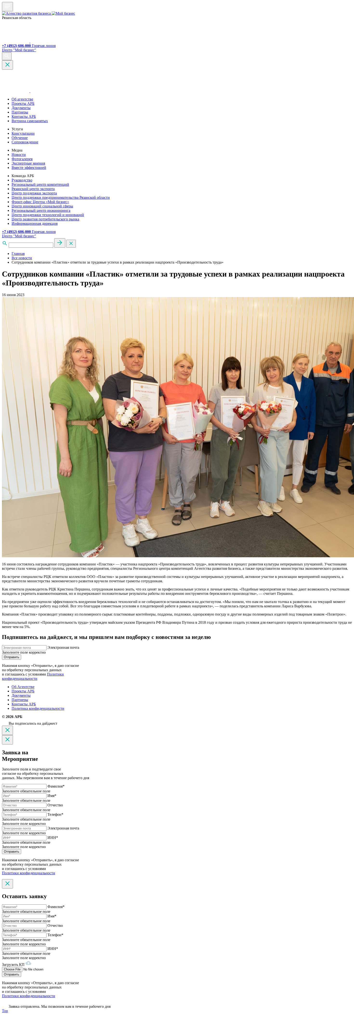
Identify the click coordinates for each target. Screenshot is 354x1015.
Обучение (20, 138)
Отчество (55, 805)
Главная (18, 254)
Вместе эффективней (29, 168)
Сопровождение (25, 142)
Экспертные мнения (28, 163)
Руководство (22, 180)
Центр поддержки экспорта (34, 193)
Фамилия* (56, 786)
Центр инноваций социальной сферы (42, 206)
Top (5, 1011)
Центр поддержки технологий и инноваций (48, 215)
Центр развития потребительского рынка (45, 219)
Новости (19, 155)
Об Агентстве (23, 687)
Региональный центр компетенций (40, 184)
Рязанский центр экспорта (33, 189)
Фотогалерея (22, 159)
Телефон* (55, 814)
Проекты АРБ (23, 103)
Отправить (11, 657)
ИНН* (52, 838)
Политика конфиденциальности (38, 708)
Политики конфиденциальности (33, 676)
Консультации (23, 133)
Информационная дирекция (35, 223)
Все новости (22, 258)
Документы (21, 108)
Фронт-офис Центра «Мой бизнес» (40, 202)
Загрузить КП (14, 964)
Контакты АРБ (24, 116)
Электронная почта (63, 647)
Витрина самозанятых (30, 121)
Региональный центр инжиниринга (41, 210)
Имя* (51, 796)
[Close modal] (7, 730)
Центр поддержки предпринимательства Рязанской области (61, 197)
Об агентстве (22, 99)
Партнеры (20, 112)
